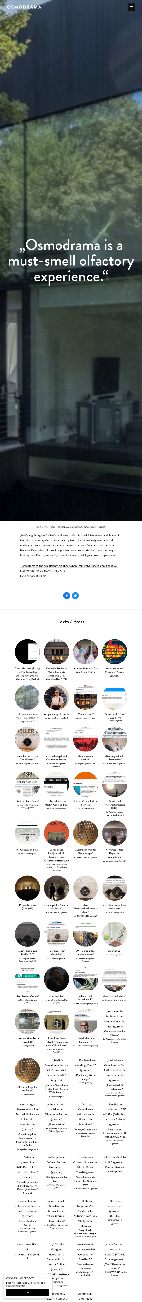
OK (28, 1292)
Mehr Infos (20, 1285)
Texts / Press (49, 527)
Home (38, 527)
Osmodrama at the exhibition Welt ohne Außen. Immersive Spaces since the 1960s (69, 565)
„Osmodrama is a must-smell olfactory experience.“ (81, 527)
